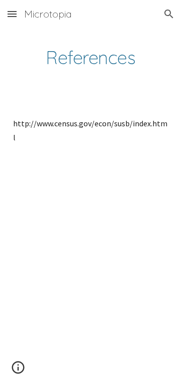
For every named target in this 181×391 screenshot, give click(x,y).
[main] (90, 58)
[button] (12, 14)
